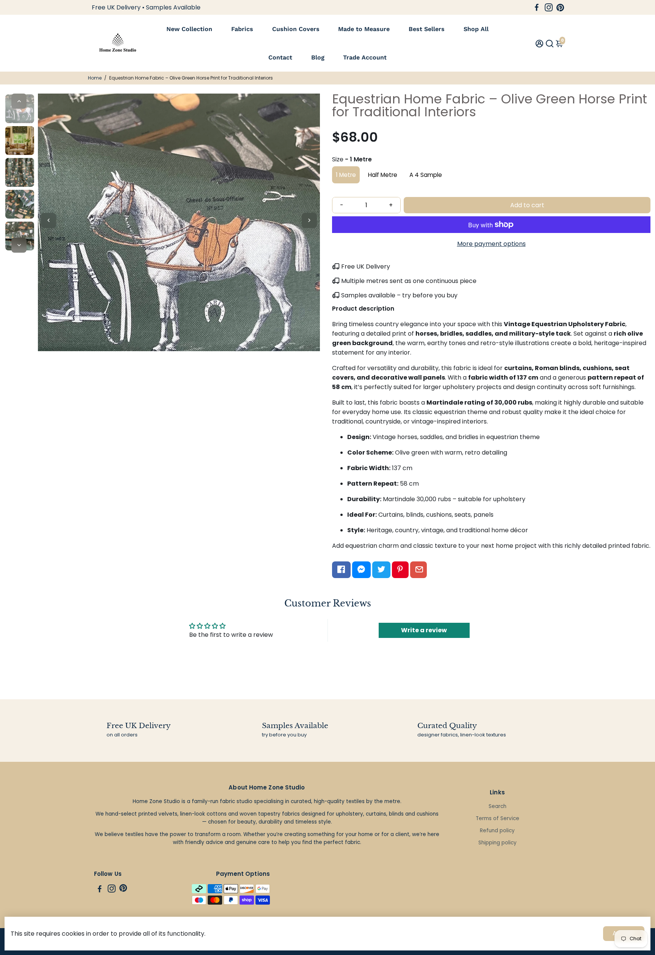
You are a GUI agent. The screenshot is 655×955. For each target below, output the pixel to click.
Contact (280, 57)
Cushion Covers (296, 29)
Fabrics (242, 29)
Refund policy (497, 830)
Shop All (476, 29)
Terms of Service (497, 818)
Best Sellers (427, 29)
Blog (317, 57)
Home (95, 78)
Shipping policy (497, 842)
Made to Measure (364, 29)
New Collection (189, 29)
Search (497, 806)
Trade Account (365, 57)
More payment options (491, 243)
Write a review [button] (424, 630)
